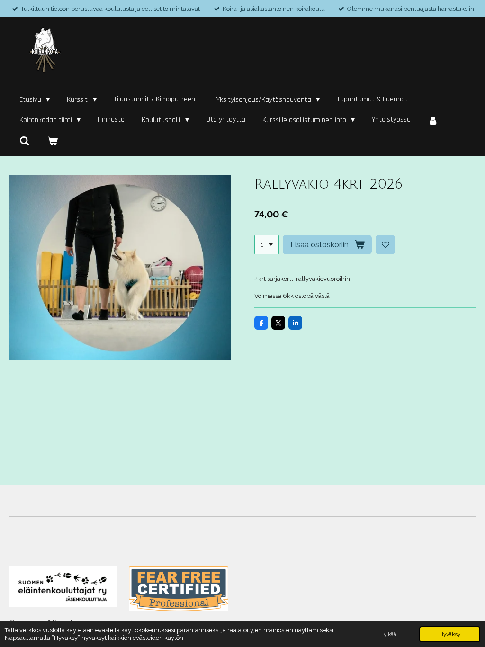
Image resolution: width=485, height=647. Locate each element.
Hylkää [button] (387, 634)
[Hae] (24, 141)
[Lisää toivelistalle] (385, 244)
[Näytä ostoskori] (52, 141)
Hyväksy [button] (449, 634)
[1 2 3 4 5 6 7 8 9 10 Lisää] (266, 244)
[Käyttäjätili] (433, 120)
